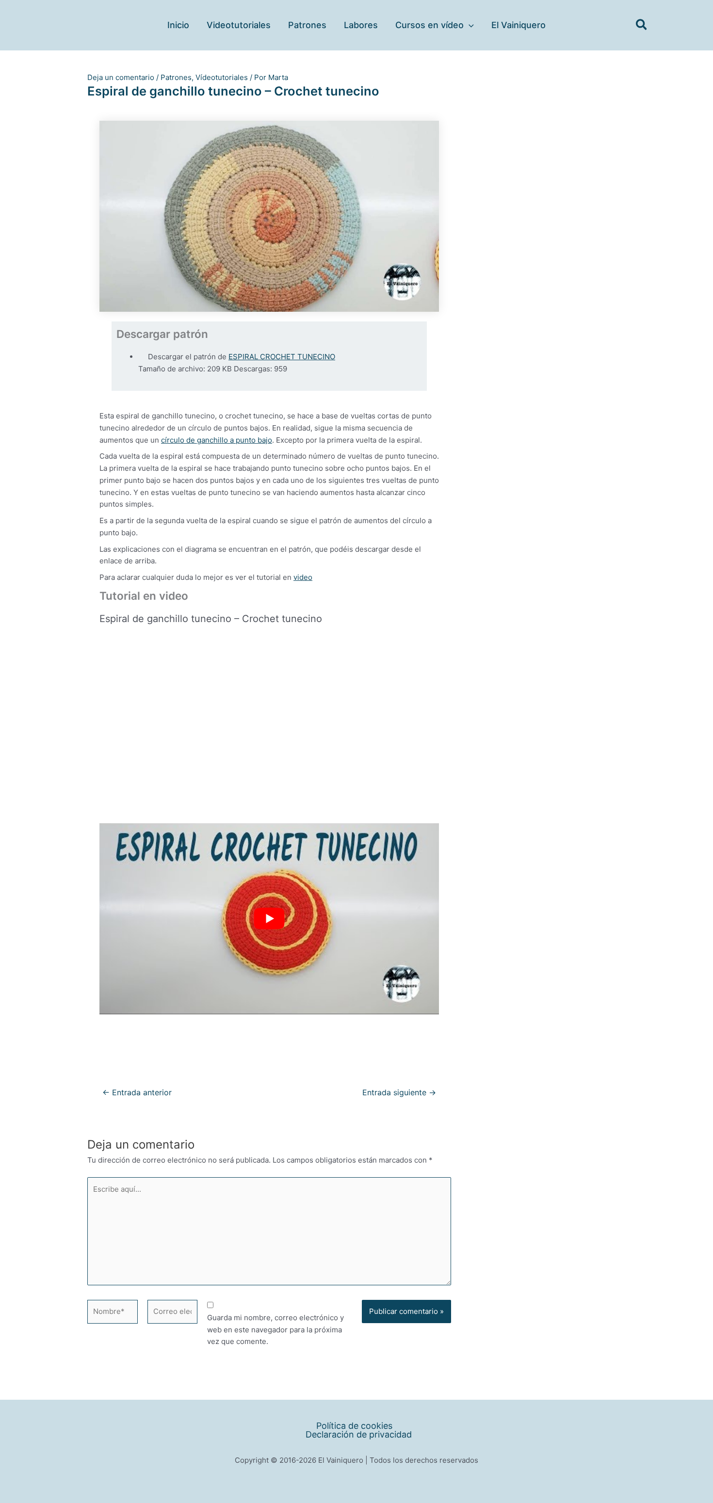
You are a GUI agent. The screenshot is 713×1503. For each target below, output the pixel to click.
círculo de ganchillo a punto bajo (216, 440)
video (302, 577)
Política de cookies (354, 1426)
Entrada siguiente (399, 1093)
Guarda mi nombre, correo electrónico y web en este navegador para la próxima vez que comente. (275, 1329)
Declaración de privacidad (359, 1434)
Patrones (176, 77)
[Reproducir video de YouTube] (269, 918)
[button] (469, 25)
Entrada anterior (137, 1093)
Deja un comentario (120, 77)
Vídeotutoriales (221, 77)
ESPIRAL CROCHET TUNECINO (281, 356)
